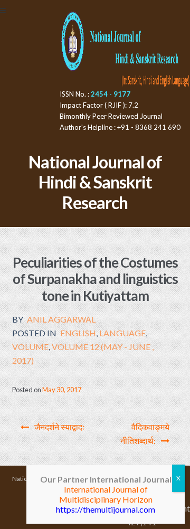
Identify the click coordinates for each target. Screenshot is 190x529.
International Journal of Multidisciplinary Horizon (106, 494)
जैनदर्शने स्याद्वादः (59, 427)
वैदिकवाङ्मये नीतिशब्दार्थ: (144, 434)
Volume (30, 347)
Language (122, 333)
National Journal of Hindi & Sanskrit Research (95, 182)
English (78, 333)
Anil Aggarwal (61, 319)
